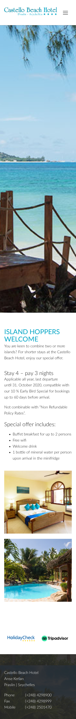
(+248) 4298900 (38, 695)
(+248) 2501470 (38, 707)
